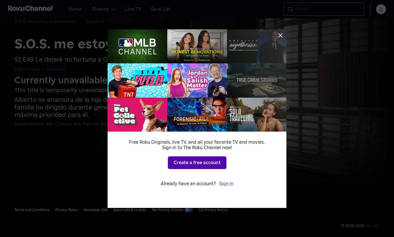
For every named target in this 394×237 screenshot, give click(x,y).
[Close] (280, 35)
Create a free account (197, 162)
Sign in (226, 183)
